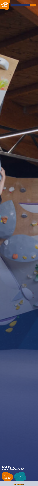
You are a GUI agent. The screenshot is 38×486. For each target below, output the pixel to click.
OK (15, 484)
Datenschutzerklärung (20, 484)
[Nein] (36, 483)
